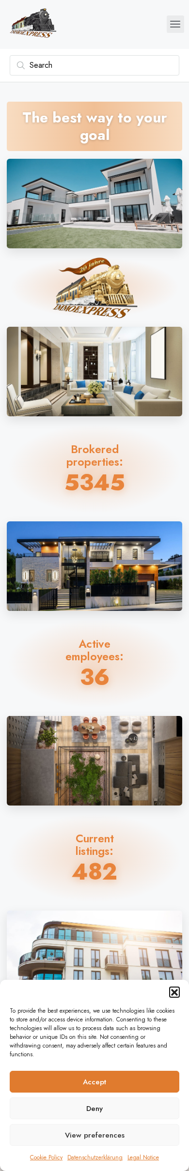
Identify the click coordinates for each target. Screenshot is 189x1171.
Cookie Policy (46, 1157)
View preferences (95, 1135)
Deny (94, 1108)
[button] (174, 992)
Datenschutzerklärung (95, 1157)
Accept (94, 1082)
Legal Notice (143, 1157)
